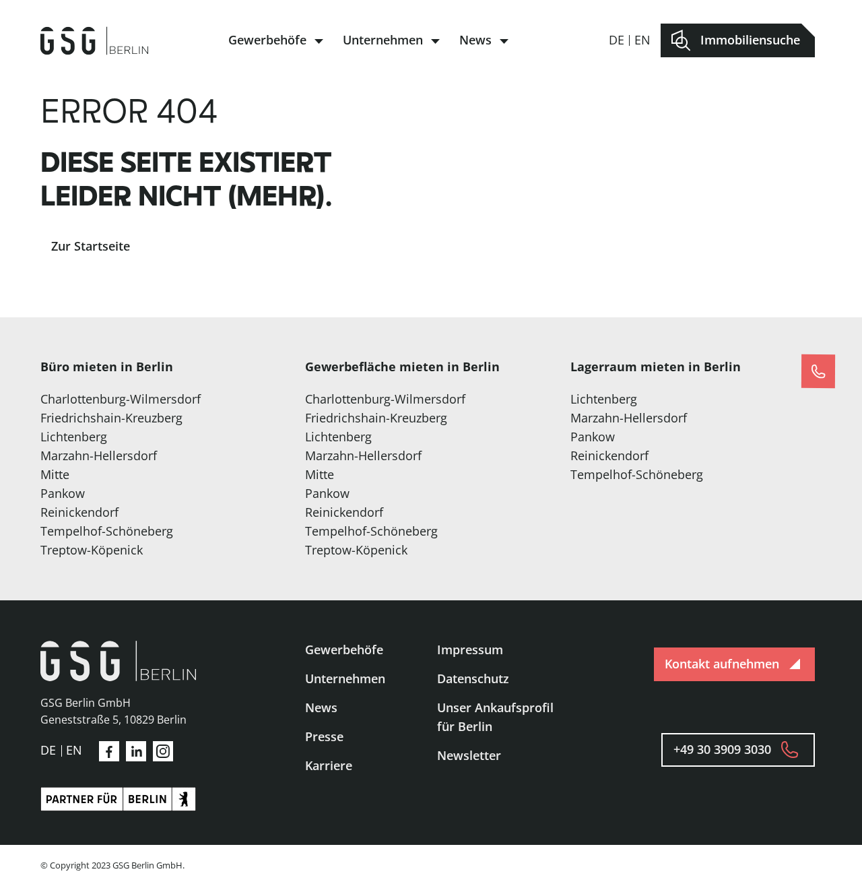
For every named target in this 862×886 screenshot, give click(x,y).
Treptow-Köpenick (91, 550)
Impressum (470, 649)
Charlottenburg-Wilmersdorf (120, 399)
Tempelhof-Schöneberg (106, 531)
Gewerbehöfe (267, 40)
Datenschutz (473, 678)
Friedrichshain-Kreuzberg (111, 418)
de (616, 40)
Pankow (62, 493)
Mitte (54, 474)
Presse (324, 736)
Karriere (328, 765)
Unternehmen (383, 40)
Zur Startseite (90, 246)
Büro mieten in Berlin (106, 366)
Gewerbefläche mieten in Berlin (402, 366)
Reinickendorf (79, 512)
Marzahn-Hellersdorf (98, 455)
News (475, 40)
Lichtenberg (73, 437)
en (642, 40)
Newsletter (469, 755)
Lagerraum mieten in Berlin (655, 366)
